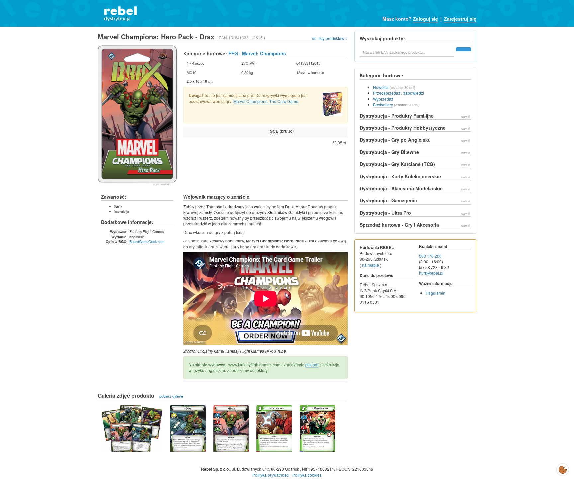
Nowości (381, 87)
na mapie (370, 265)
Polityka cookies (307, 475)
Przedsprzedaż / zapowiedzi (398, 93)
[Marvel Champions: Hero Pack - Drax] (131, 428)
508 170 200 (430, 256)
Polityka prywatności (270, 475)
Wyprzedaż (383, 99)
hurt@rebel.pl (431, 273)
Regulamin (435, 293)
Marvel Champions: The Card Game (265, 101)
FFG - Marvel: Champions (257, 53)
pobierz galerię (171, 396)
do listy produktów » (330, 38)
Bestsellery (383, 104)
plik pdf (311, 364)
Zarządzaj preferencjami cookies (562, 468)
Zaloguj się (425, 18)
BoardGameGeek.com (146, 241)
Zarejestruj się (460, 18)
